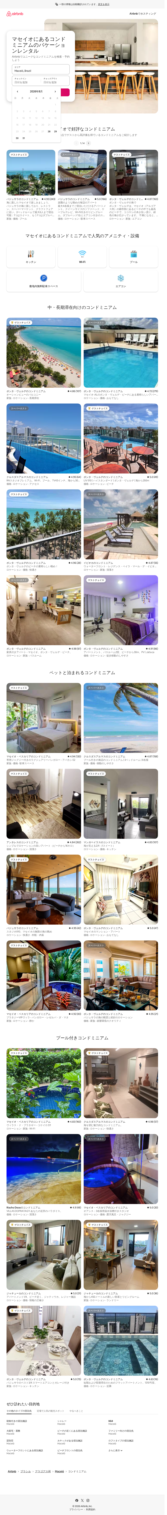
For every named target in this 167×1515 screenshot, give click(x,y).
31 (24, 138)
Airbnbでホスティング (142, 13)
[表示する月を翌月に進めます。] (55, 92)
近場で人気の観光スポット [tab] (50, 1410)
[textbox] (26, 82)
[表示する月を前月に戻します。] (18, 92)
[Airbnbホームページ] (15, 14)
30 (17, 138)
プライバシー (76, 1509)
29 (55, 131)
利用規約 (90, 1509)
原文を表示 (103, 4)
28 (49, 131)
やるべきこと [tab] (76, 1410)
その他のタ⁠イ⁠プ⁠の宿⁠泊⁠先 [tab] (19, 1410)
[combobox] (41, 71)
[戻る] (76, 143)
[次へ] (88, 143)
